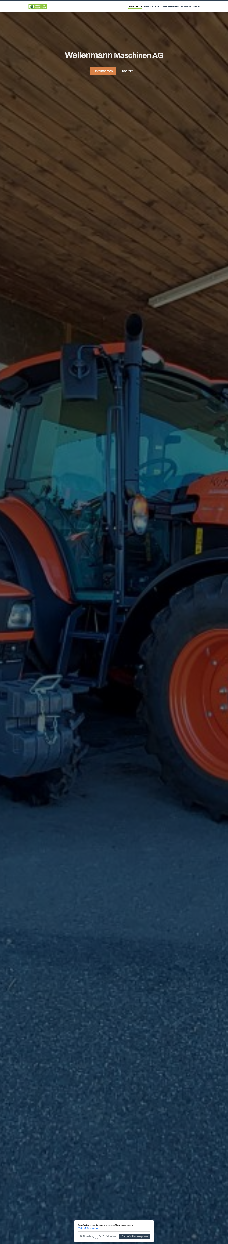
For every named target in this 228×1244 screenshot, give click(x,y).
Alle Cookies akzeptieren (136, 1236)
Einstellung (88, 1236)
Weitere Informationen (88, 1228)
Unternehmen (103, 71)
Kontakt (127, 71)
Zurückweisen (110, 1236)
